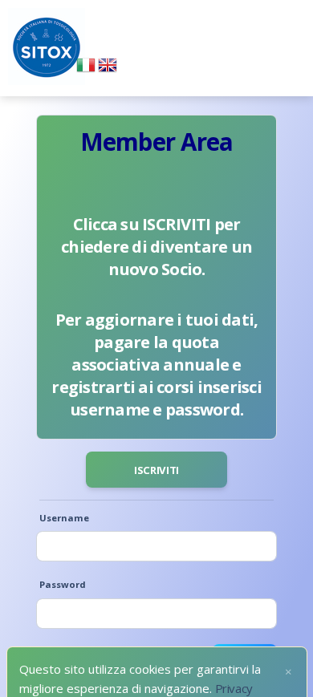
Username (64, 518)
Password (62, 584)
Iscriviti (156, 470)
